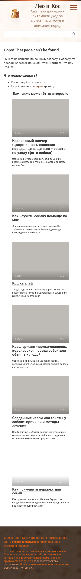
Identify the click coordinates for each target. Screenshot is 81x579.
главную (36, 86)
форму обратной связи (18, 567)
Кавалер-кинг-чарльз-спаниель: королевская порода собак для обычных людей (39, 350)
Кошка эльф (22, 283)
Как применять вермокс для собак (36, 491)
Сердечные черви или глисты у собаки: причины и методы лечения (39, 422)
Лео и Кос (47, 5)
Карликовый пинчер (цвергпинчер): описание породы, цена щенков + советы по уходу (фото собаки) (39, 147)
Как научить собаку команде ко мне (39, 218)
